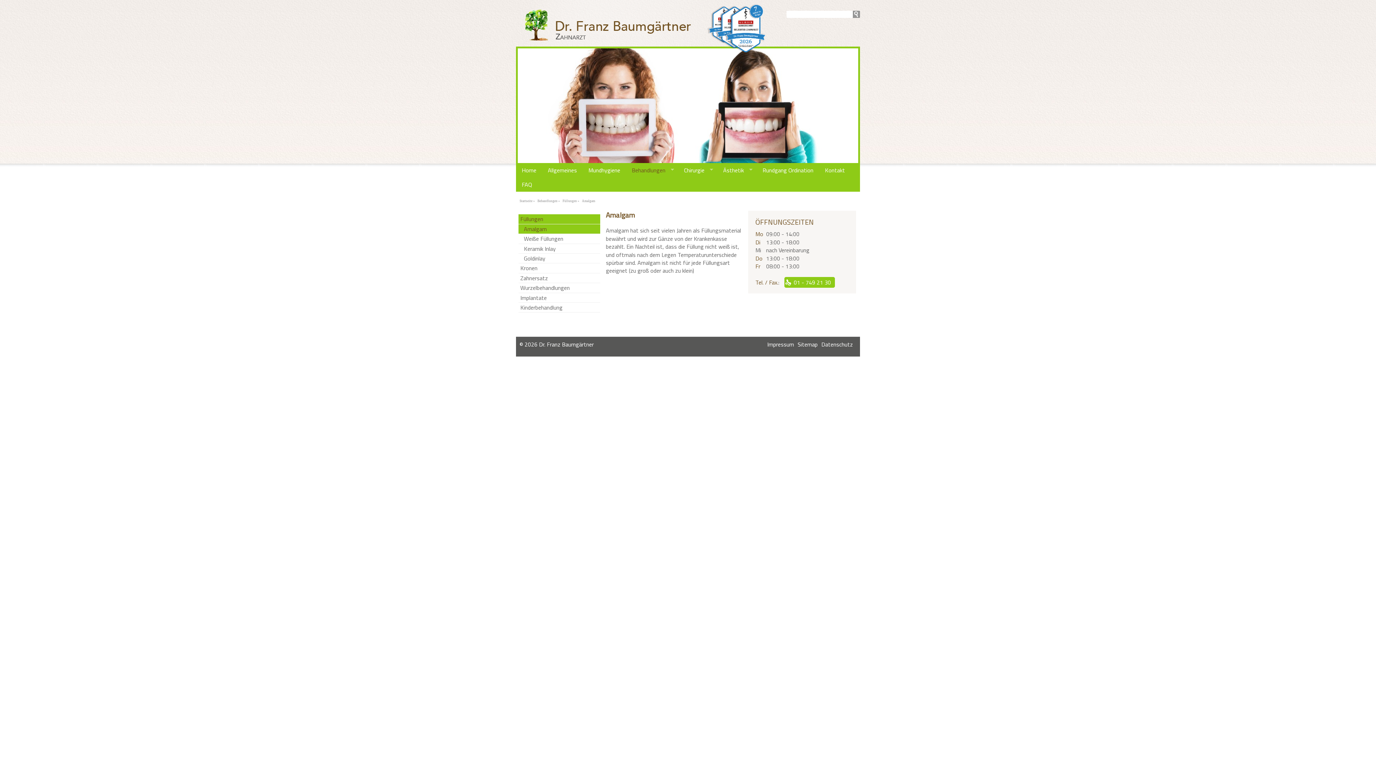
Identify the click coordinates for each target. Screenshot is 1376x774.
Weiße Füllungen (543, 238)
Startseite (526, 201)
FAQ (527, 184)
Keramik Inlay (540, 248)
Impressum (780, 344)
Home (529, 170)
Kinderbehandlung (541, 307)
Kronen (529, 268)
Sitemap (808, 344)
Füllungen (570, 201)
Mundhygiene (604, 170)
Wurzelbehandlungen (545, 287)
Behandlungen (645, 170)
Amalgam (588, 201)
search (856, 14)
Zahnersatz (534, 278)
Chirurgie (691, 170)
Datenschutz (837, 344)
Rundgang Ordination (788, 170)
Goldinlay (534, 258)
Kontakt (835, 170)
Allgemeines (562, 170)
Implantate (533, 297)
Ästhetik (730, 170)
